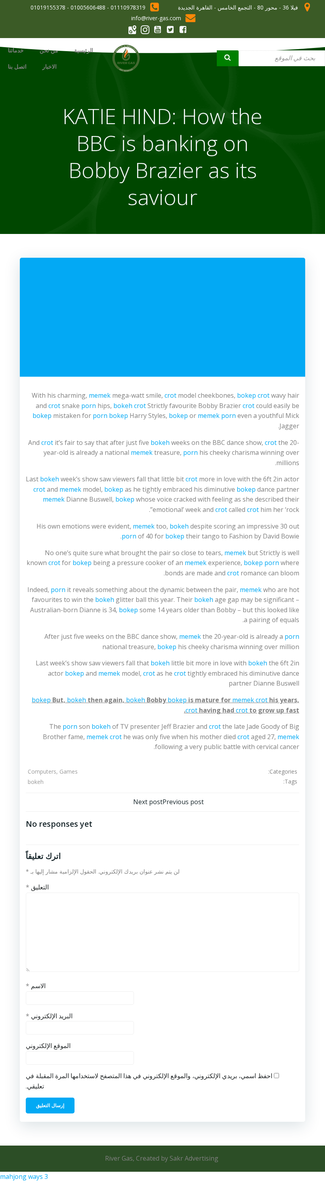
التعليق (37, 887)
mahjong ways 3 (24, 1176)
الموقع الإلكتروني (48, 1045)
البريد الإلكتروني (49, 1016)
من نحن (49, 50)
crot (170, 395)
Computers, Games (53, 771)
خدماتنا (16, 50)
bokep (246, 395)
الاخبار (49, 66)
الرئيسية (83, 50)
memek (100, 395)
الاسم (36, 985)
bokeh (122, 405)
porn (88, 405)
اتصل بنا (17, 66)
